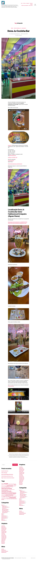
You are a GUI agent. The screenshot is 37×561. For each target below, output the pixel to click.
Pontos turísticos (21, 503)
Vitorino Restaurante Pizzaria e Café (7, 476)
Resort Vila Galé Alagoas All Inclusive (7, 474)
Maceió (7, 486)
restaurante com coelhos (16, 456)
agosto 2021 (3, 540)
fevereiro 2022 (3, 535)
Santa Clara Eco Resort (14, 498)
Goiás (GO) (4, 508)
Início (22, 3)
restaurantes (10, 457)
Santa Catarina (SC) (5, 511)
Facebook (31, 3)
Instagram (27, 3)
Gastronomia (10, 454)
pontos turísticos (9, 495)
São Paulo (2, 499)
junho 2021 (3, 542)
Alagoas (2, 483)
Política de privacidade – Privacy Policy (27, 5)
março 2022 (3, 534)
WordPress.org (3, 552)
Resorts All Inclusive (8, 496)
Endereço (9, 145)
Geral (2, 513)
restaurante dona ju (22, 456)
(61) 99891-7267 (14, 157)
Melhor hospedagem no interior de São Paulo (5, 487)
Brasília (6, 483)
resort (4, 496)
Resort (2, 519)
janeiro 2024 (21, 468)
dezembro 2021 (3, 536)
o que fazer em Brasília (12, 455)
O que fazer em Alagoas (4, 490)
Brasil (20, 490)
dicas (15, 484)
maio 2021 (3, 543)
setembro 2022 (3, 532)
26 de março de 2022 (25, 33)
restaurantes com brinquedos (16, 457)
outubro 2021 (21, 480)
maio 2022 (3, 533)
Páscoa (23, 455)
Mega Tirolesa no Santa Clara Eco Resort (7, 477)
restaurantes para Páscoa (24, 457)
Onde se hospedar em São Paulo (11, 489)
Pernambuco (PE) (5, 510)
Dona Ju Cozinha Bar (18, 31)
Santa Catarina (9, 498)
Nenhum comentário (19, 35)
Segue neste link (11, 386)
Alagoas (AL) (22, 491)
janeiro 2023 (3, 530)
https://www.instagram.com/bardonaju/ (15, 163)
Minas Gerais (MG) (5, 509)
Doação (31, 4)
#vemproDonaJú (11, 160)
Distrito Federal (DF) (5, 507)
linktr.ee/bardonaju (12, 155)
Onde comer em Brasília (18, 455)
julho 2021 (3, 541)
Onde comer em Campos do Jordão (4, 489)
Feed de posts (3, 550)
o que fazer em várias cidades (8, 493)
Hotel (2, 514)
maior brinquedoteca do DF (25, 454)
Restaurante (3, 520)
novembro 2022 (3, 531)
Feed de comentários (4, 551)
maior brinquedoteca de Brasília (17, 454)
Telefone (9, 157)
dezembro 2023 (3, 528)
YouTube (24, 3)
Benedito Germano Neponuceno (15, 33)
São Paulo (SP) (4, 512)
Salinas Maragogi (4, 472)
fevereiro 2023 (3, 529)
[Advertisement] (18, 14)
